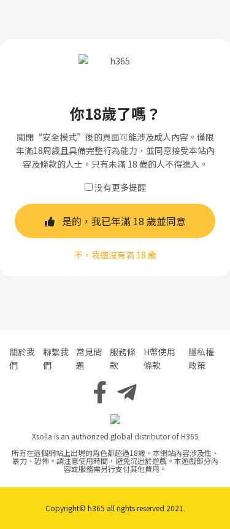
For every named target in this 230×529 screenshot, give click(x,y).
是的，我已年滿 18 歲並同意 (124, 221)
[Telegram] (127, 391)
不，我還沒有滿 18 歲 (115, 255)
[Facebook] (100, 391)
